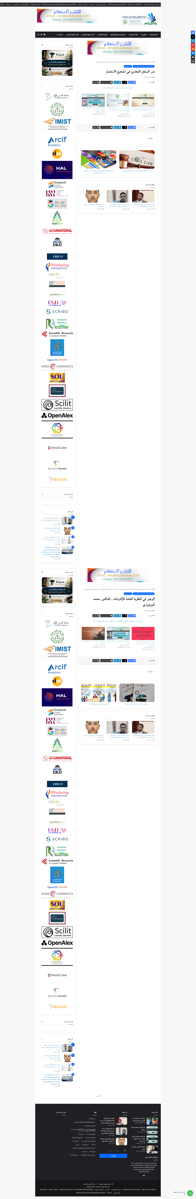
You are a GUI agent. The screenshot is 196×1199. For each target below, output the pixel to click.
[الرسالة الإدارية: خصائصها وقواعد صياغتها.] (152, 1130)
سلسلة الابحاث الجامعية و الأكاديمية (129, 62)
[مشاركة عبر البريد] (193, 57)
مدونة (84, 1151)
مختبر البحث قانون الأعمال (118, 34)
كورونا (92, 1151)
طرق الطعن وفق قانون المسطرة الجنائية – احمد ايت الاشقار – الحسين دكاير (138, 1138)
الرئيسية (150, 62)
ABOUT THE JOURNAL (135, 4)
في (77, 1144)
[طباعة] (193, 61)
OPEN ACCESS (35, 4)
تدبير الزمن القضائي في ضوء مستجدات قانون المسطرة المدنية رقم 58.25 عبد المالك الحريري (119, 205)
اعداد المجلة (154, 34)
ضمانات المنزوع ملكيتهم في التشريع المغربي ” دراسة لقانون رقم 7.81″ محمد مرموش (51, 539)
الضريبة (81, 1134)
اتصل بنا (91, 4)
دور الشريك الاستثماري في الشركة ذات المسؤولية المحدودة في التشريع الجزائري (144, 110)
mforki (150, 138)
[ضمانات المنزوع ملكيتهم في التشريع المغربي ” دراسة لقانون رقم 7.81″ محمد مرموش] (67, 540)
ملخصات (60, 34)
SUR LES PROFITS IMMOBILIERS (85, 1122)
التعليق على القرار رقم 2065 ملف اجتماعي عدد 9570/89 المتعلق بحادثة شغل (83, 1129)
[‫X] (193, 37)
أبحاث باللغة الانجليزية (87, 34)
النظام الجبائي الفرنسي (88, 1141)
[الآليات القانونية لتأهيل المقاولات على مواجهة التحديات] (93, 100)
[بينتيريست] (193, 45)
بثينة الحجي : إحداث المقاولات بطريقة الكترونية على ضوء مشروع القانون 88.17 (118, 110)
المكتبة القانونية (102, 34)
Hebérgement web (92, 1187)
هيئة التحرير (16, 4)
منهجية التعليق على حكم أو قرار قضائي (138, 1148)
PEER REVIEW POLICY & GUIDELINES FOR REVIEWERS (59, 4)
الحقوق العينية (90, 1134)
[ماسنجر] (193, 53)
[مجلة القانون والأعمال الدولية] (139, 19)
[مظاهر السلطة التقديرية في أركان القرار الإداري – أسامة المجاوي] (92, 196)
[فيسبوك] (144, 1175)
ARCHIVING (25, 4)
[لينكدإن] (193, 41)
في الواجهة (128, 66)
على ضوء (85, 1144)
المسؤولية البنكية (77, 1137)
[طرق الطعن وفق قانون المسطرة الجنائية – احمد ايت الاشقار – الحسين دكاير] (152, 1139)
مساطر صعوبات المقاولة (88, 1155)
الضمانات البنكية (90, 1137)
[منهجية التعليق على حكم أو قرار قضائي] (152, 1149)
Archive (8, 4)
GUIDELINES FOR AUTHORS (116, 4)
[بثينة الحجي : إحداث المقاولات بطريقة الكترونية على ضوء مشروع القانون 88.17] (118, 100)
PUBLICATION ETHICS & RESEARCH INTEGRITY (91, 1193)
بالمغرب (76, 1141)
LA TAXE (92, 1119)
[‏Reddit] (193, 49)
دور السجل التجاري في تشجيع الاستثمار (118, 88)
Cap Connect (105, 1187)
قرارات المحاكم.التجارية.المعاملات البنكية (83, 1148)
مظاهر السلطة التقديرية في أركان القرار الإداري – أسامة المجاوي (93, 205)
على (93, 1144)
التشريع (144, 34)
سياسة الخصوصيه (101, 4)
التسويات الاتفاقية (90, 1126)
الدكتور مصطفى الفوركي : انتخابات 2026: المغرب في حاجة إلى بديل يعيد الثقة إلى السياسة (144, 205)
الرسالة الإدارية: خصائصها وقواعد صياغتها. (138, 1128)
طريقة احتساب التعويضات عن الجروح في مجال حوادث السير (138, 1119)
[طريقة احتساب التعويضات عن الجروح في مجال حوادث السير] (152, 1121)
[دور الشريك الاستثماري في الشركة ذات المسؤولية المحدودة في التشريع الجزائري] (143, 100)
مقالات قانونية (134, 34)
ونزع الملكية (74, 1155)
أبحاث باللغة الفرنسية (72, 34)
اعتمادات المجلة (82, 4)
